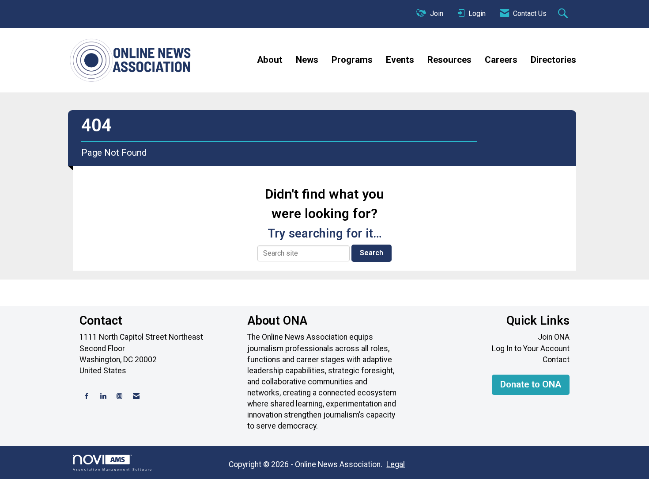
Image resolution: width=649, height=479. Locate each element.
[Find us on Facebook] (86, 396)
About (270, 59)
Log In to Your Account (531, 348)
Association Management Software (112, 469)
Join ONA (554, 337)
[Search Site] (564, 14)
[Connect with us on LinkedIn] (103, 396)
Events (400, 59)
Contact (556, 359)
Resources (449, 59)
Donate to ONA (530, 384)
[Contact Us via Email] (136, 396)
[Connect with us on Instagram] (119, 396)
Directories (553, 59)
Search (371, 253)
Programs (352, 59)
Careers (501, 59)
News (307, 59)
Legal (395, 464)
